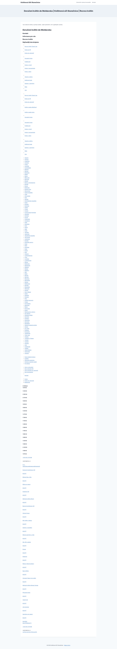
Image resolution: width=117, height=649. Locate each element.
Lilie (26, 90)
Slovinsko (27, 321)
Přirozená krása (26, 592)
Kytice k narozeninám (30, 68)
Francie (26, 210)
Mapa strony (67, 645)
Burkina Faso (28, 189)
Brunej (26, 186)
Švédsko (27, 330)
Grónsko (27, 215)
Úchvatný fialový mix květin (29, 578)
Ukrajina (27, 343)
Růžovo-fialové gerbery (28, 563)
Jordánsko (27, 239)
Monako (27, 285)
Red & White (26, 571)
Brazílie (26, 184)
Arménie (27, 162)
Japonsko (27, 234)
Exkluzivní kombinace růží (29, 470)
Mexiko (26, 282)
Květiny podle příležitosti (31, 107)
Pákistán (27, 295)
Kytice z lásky (28, 71)
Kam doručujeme (29, 372)
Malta (26, 273)
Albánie (26, 157)
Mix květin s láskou (27, 520)
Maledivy (27, 270)
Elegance (25, 556)
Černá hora (27, 191)
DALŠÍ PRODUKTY (27, 623)
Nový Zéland (28, 292)
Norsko (26, 290)
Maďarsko (27, 263)
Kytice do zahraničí (29, 53)
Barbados (27, 172)
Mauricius (27, 278)
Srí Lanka (27, 328)
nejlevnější (32, 466)
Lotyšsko (27, 259)
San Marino (27, 313)
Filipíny (26, 207)
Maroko (26, 275)
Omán (26, 293)
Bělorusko (27, 177)
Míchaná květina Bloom (28, 498)
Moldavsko (27, 283)
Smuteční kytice (28, 58)
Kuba (26, 249)
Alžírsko (27, 159)
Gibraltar (27, 214)
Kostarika (27, 247)
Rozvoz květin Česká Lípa (31, 46)
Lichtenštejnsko (28, 255)
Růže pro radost (26, 484)
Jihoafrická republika (30, 235)
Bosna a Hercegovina (30, 182)
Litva (26, 257)
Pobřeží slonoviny (29, 300)
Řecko (26, 307)
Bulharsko (27, 187)
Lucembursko (28, 260)
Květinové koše (28, 80)
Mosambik (27, 287)
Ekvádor (27, 204)
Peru (26, 298)
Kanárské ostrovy (29, 242)
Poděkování (27, 61)
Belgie (26, 174)
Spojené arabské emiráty (31, 325)
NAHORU (25, 621)
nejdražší (37, 466)
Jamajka (27, 232)
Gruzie (26, 217)
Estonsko (27, 206)
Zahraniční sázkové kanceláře (83, 2)
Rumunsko (27, 308)
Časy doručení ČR (29, 368)
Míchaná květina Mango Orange (30, 585)
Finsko (26, 209)
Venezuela (27, 351)
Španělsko (27, 323)
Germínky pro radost (28, 614)
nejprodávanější (26, 466)
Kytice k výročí (28, 65)
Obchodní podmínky (29, 360)
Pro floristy (27, 363)
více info (31, 632)
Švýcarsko (27, 331)
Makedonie (27, 265)
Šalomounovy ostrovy (30, 312)
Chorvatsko (27, 196)
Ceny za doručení (29, 367)
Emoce (24, 549)
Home (26, 379)
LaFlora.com (26, 632)
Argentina (27, 161)
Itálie (26, 229)
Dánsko (26, 199)
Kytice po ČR (28, 49)
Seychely (27, 316)
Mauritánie (27, 280)
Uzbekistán (27, 346)
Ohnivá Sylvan (26, 513)
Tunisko (26, 340)
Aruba (26, 164)
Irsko (26, 225)
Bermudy (27, 179)
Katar (26, 244)
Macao (26, 262)
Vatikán (26, 348)
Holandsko (27, 219)
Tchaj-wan (27, 335)
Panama (27, 297)
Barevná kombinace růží (28, 506)
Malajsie (27, 267)
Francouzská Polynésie (30, 212)
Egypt (26, 202)
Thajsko (27, 336)
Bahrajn (26, 171)
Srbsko (26, 326)
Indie (26, 222)
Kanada (26, 240)
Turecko (27, 341)
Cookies (27, 358)
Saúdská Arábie (28, 315)
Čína (26, 197)
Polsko (26, 302)
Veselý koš (25, 599)
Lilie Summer (26, 607)
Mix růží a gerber (27, 542)
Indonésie (27, 224)
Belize (26, 176)
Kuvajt (26, 250)
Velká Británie (28, 350)
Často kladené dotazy (30, 357)
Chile (26, 194)
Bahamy (27, 169)
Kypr (26, 252)
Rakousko (27, 305)
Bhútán (26, 181)
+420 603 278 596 (27, 457)
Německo (27, 288)
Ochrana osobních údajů (31, 362)
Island (26, 227)
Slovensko (27, 320)
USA (26, 345)
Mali (26, 272)
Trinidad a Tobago (29, 338)
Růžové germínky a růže (28, 534)
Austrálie (27, 166)
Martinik (27, 277)
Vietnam (27, 353)
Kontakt (94, 2)
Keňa (26, 245)
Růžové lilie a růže (27, 477)
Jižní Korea (27, 237)
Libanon (27, 254)
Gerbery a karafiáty (27, 527)
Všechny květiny (29, 76)
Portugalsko (28, 303)
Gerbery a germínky (29, 83)
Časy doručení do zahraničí (31, 370)
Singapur (27, 318)
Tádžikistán (27, 333)
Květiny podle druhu (29, 112)
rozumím (35, 632)
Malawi (26, 268)
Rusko (26, 310)
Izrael (26, 230)
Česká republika (29, 192)
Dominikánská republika (30, 201)
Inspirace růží (26, 491)
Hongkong (27, 220)
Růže (26, 86)
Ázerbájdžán (28, 167)
